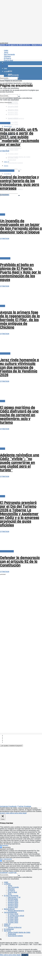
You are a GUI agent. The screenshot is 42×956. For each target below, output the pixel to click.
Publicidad (8, 739)
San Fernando (13, 887)
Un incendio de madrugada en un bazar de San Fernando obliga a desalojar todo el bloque (21, 226)
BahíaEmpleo (13, 899)
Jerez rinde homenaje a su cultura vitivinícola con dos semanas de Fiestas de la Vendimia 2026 (19, 367)
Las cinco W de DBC (11, 737)
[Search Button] (19, 195)
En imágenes (9, 929)
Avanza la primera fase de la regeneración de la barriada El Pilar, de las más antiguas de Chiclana (20, 320)
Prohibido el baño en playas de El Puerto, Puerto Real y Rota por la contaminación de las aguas (20, 272)
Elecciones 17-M (14, 897)
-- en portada (5, 123)
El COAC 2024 (13, 150)
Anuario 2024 (13, 104)
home (2, 81)
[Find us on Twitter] (1, 939)
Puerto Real (12, 892)
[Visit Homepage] (20, 58)
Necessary (6, 847)
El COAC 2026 (13, 124)
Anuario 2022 (13, 906)
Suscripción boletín (15, 936)
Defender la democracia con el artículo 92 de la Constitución (20, 561)
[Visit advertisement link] (5, 69)
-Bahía (2, 214)
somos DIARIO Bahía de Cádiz (19, 932)
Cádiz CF (7, 924)
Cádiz (6, 882)
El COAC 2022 (13, 922)
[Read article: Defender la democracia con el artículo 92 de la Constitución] (21, 541)
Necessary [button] (4, 845)
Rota (9, 894)
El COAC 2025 (13, 917)
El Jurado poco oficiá (16, 916)
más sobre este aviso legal (16, 813)
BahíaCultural (8, 126)
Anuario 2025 (13, 101)
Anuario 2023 (13, 904)
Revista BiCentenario (16, 911)
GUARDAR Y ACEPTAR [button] (8, 873)
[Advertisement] (21, 21)
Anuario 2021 (13, 907)
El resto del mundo (7, 171)
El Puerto (11, 891)
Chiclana (11, 889)
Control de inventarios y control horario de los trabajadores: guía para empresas (19, 183)
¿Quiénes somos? (10, 735)
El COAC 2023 (13, 921)
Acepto (25, 955)
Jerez (10, 885)
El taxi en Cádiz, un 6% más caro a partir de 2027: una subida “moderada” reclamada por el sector (19, 137)
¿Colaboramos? (10, 742)
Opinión (7, 926)
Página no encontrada (13, 81)
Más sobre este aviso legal (10, 955)
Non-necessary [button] (6, 859)
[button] (11, 746)
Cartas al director (15, 148)
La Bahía (7, 884)
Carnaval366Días (10, 912)
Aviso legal (8, 740)
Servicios (7, 931)
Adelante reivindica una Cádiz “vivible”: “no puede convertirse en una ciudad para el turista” (19, 463)
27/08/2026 (4, 151)
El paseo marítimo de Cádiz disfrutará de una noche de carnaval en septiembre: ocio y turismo (19, 415)
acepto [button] (3, 813)
